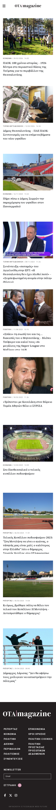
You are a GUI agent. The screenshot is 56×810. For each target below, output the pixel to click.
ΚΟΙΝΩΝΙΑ (7, 58)
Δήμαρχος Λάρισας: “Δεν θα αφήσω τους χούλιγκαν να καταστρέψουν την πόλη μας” (27, 677)
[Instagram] (16, 795)
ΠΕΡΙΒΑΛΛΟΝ (12, 749)
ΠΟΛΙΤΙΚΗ (7, 329)
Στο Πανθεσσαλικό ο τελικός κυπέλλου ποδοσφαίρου (21, 471)
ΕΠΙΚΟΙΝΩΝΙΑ (36, 729)
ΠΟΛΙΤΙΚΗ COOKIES (40, 739)
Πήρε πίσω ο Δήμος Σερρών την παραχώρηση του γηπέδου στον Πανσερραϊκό (23, 202)
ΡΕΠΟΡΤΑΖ (7, 533)
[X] (11, 795)
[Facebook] (5, 795)
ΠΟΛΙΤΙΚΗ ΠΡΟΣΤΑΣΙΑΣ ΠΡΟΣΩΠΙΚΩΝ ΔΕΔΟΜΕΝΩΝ (36, 749)
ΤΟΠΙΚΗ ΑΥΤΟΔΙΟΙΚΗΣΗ (13, 126)
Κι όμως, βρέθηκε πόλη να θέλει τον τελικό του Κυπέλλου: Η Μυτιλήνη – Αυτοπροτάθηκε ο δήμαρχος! (26, 609)
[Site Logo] (28, 6)
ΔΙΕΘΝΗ (9, 744)
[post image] (28, 36)
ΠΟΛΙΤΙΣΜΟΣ (12, 754)
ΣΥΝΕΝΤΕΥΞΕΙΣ (13, 759)
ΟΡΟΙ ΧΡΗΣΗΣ (37, 734)
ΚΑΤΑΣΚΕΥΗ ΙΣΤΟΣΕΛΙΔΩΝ (21, 807)
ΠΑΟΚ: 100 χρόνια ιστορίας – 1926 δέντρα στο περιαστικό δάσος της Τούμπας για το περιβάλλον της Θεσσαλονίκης (24, 69)
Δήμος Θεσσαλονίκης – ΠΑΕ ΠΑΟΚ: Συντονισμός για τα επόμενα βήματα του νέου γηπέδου (26, 134)
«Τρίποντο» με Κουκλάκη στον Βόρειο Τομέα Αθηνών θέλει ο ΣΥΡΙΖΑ (27, 404)
